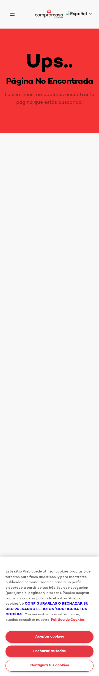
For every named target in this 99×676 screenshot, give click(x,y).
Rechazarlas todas (49, 651)
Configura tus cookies (49, 665)
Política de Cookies (68, 620)
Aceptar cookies (49, 637)
